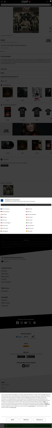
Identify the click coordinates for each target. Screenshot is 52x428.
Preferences (39, 419)
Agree (12, 419)
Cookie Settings (31, 406)
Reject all (26, 419)
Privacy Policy (13, 407)
